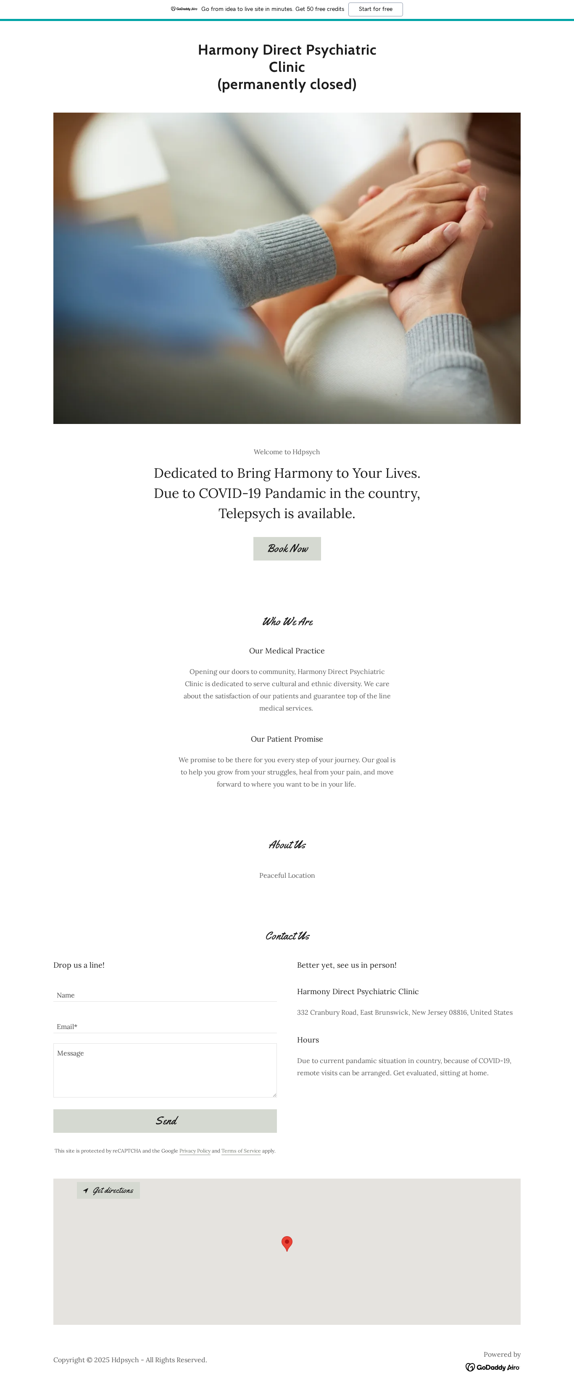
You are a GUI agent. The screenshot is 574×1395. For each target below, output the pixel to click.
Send (165, 1121)
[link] (287, 86)
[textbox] (165, 991)
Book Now (287, 548)
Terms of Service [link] (241, 1151)
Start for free (375, 9)
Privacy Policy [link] (195, 1151)
